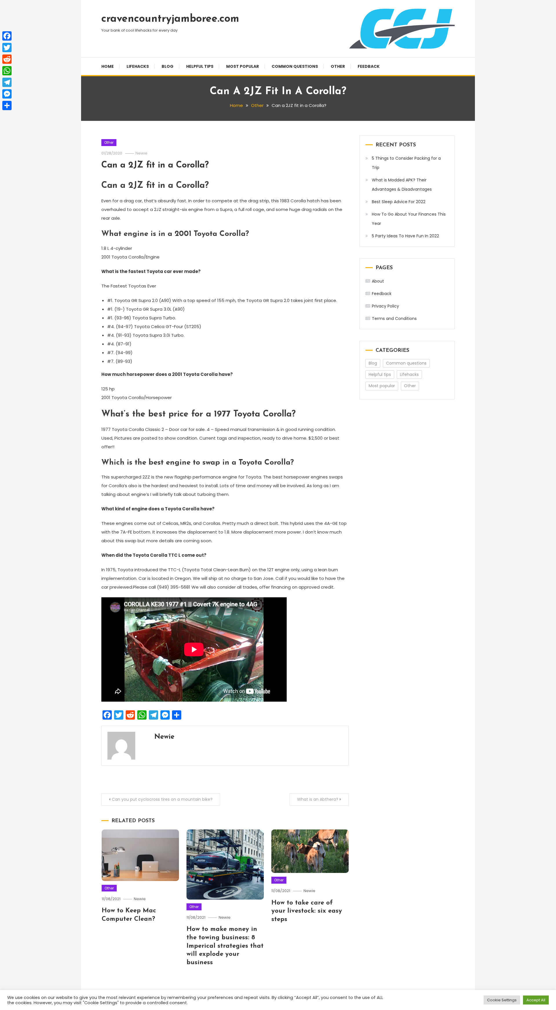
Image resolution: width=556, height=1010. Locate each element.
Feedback (369, 66)
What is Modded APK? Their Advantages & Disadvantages (402, 184)
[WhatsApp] (7, 71)
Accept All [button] (535, 1000)
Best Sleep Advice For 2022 (398, 202)
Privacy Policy (385, 306)
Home (107, 66)
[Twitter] (7, 47)
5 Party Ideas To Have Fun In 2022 (405, 236)
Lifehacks (138, 66)
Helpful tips (199, 66)
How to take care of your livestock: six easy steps (306, 911)
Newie (141, 153)
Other (338, 66)
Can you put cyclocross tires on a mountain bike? (162, 799)
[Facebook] (7, 36)
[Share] (7, 105)
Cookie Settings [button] (502, 1000)
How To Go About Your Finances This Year (409, 218)
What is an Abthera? (317, 799)
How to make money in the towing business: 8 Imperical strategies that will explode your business (225, 946)
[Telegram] (7, 82)
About (378, 281)
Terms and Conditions (394, 318)
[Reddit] (7, 59)
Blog (167, 66)
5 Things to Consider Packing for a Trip (406, 162)
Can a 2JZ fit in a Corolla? (155, 165)
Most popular (242, 66)
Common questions (295, 66)
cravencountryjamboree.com (170, 19)
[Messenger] (7, 94)
